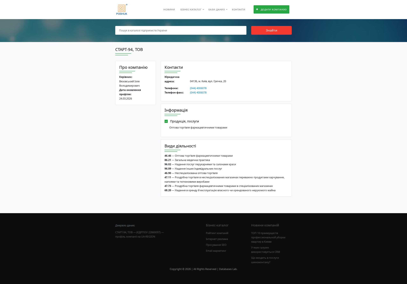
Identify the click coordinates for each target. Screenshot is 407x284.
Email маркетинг (216, 250)
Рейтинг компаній (217, 233)
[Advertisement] (135, 156)
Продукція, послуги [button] (184, 121)
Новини (169, 9)
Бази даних (216, 9)
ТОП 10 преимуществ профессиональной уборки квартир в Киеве (268, 237)
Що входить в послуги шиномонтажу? (265, 260)
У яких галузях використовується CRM (265, 250)
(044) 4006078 (198, 88)
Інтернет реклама (217, 239)
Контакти (238, 9)
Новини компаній (265, 225)
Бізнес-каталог (191, 9)
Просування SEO (216, 245)
